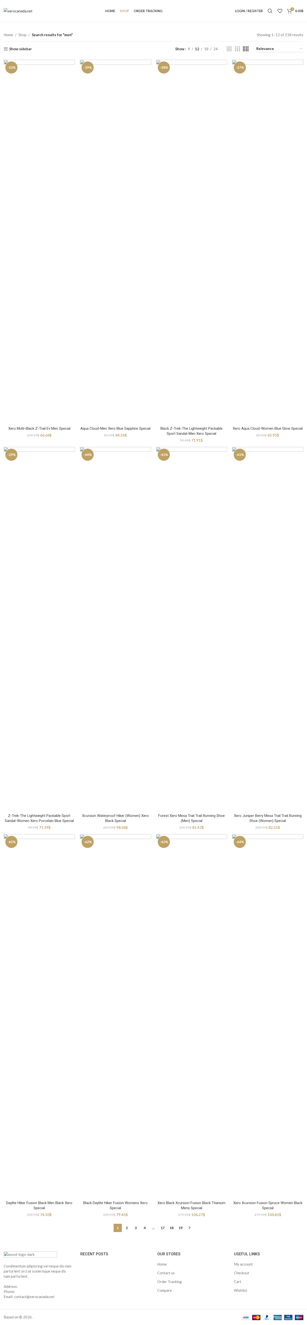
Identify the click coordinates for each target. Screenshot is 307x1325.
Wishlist (240, 1290)
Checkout (241, 1273)
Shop (22, 35)
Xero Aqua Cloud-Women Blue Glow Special (268, 428)
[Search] (270, 11)
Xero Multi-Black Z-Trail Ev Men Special (39, 428)
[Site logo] (18, 10)
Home (8, 35)
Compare (164, 1290)
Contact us (166, 1273)
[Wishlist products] (280, 11)
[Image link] (30, 1254)
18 (172, 1228)
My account (243, 1264)
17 (163, 1228)
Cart (237, 1281)
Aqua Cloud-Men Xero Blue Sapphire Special (115, 428)
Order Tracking (169, 1281)
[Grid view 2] (229, 49)
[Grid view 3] (237, 49)
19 (181, 1228)
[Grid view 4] (246, 49)
